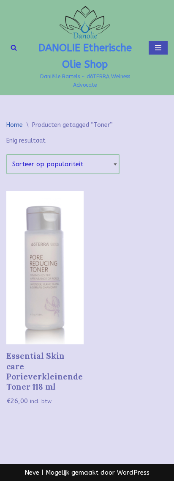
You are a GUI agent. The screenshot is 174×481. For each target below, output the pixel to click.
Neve (31, 472)
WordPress (133, 472)
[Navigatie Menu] (158, 48)
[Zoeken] (14, 47)
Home (14, 125)
